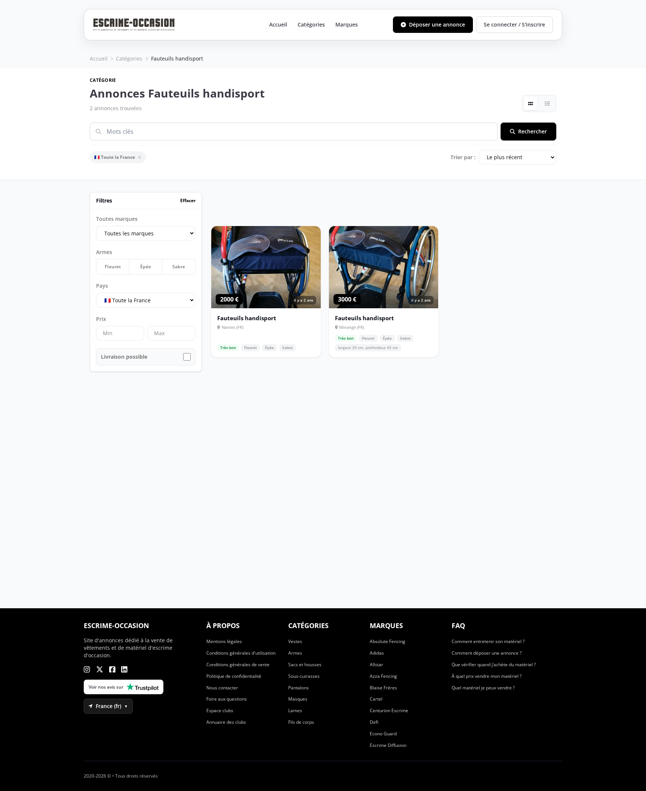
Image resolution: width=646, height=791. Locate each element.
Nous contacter (222, 688)
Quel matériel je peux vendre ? (483, 688)
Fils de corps (301, 722)
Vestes (295, 641)
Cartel (376, 699)
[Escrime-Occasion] (134, 24)
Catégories (311, 24)
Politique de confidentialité (233, 676)
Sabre (178, 266)
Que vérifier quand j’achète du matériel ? (494, 664)
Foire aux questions (226, 699)
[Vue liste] (547, 103)
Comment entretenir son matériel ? (488, 641)
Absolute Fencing (387, 641)
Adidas (377, 653)
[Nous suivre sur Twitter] (99, 669)
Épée (145, 266)
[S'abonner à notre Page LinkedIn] (124, 669)
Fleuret (113, 266)
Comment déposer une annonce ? (487, 653)
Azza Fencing (383, 676)
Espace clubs (219, 710)
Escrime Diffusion (388, 745)
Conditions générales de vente (238, 664)
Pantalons (298, 688)
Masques (297, 699)
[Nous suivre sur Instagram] (87, 669)
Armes (295, 653)
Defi (374, 722)
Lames (295, 710)
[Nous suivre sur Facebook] (112, 669)
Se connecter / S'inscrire (514, 24)
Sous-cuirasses (304, 676)
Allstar (376, 664)
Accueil (278, 24)
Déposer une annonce (437, 24)
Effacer (188, 201)
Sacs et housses (305, 664)
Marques (346, 24)
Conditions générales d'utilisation (241, 653)
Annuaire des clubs (226, 722)
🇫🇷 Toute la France (114, 157)
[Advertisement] (46, 396)
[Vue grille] (530, 103)
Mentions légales (224, 641)
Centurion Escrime (389, 710)
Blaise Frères (383, 688)
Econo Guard (383, 733)
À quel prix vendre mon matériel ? (487, 676)
